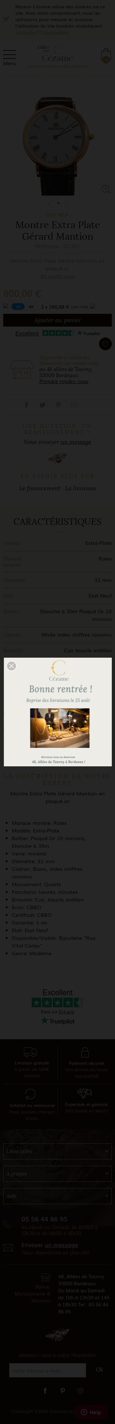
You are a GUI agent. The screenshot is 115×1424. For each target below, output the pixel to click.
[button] (11, 666)
